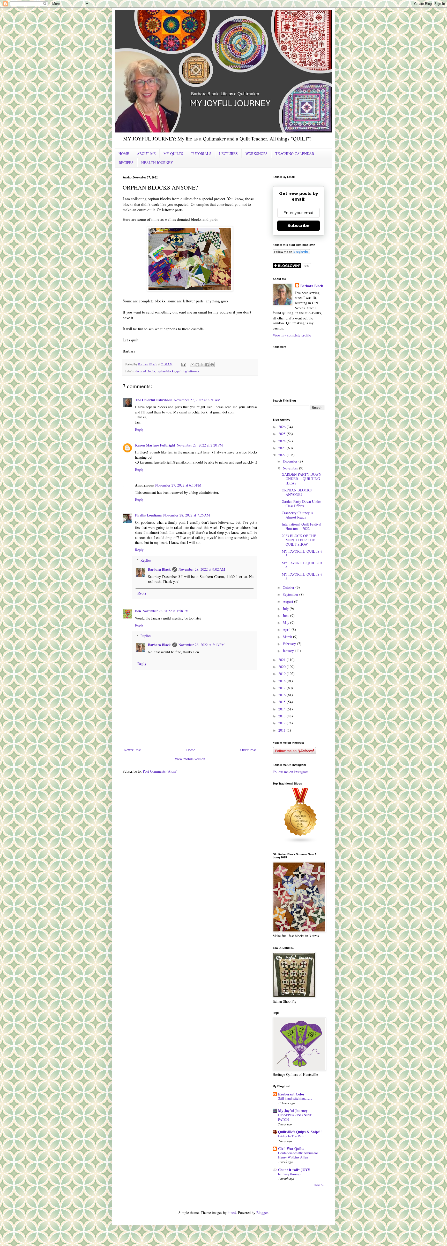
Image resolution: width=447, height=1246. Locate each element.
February (290, 643)
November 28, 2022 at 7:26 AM (186, 515)
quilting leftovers (187, 371)
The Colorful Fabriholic (153, 400)
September (291, 594)
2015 (282, 701)
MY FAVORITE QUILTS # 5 (302, 553)
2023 (282, 447)
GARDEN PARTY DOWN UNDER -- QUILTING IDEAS (301, 478)
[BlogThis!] (197, 364)
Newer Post (132, 749)
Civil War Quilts (291, 1148)
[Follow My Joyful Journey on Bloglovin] (291, 252)
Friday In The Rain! (292, 1136)
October (289, 587)
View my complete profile (292, 335)
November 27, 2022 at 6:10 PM (178, 485)
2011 (282, 730)
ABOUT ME (146, 153)
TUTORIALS (201, 153)
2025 (282, 433)
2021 (282, 659)
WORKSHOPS (256, 153)
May (286, 622)
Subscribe (298, 225)
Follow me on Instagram (291, 771)
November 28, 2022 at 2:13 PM (201, 644)
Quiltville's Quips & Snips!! (300, 1131)
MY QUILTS (173, 153)
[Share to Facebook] (207, 364)
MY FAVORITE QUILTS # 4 (302, 565)
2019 (282, 673)
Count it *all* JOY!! (294, 1169)
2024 (282, 440)
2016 (282, 694)
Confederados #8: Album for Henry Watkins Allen (298, 1154)
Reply (139, 429)
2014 (282, 709)
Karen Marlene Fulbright (155, 445)
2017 (282, 687)
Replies (145, 560)
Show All (319, 1185)
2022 (282, 454)
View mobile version (190, 758)
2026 (282, 426)
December (291, 461)
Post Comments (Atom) (160, 771)
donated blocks (145, 371)
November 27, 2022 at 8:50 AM (197, 399)
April (287, 629)
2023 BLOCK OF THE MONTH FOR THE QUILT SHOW (299, 540)
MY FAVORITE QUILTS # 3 (302, 576)
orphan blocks (166, 371)
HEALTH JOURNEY (157, 162)
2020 (282, 666)
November (291, 468)
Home (190, 749)
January (289, 650)
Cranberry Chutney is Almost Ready (297, 515)
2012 (282, 722)
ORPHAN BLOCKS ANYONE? (297, 492)
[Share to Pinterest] (212, 364)
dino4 (232, 1212)
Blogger (262, 1212)
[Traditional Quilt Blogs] (301, 842)
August (288, 601)
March (288, 636)
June (286, 615)
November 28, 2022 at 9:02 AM (201, 569)
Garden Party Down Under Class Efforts (301, 503)
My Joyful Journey (293, 1110)
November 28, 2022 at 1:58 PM (166, 610)
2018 (282, 680)
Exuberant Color (291, 1094)
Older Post (248, 749)
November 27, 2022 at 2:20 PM (200, 445)
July (286, 608)
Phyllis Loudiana (148, 515)
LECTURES (228, 153)
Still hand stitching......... (295, 1098)
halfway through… (291, 1174)
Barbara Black (159, 569)
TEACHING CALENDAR (294, 153)
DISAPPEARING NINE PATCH (295, 1117)
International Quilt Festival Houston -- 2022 (301, 526)
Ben (138, 611)
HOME (123, 153)
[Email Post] (183, 364)
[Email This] (192, 364)
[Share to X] (202, 364)
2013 (282, 716)
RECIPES (126, 162)
